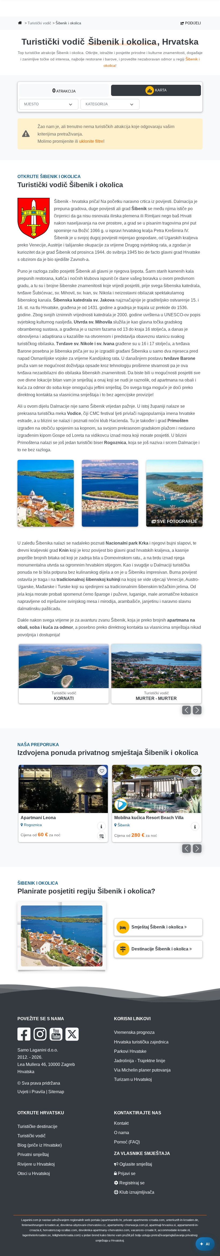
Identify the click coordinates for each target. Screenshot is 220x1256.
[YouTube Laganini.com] (56, 1034)
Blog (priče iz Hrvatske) (39, 1145)
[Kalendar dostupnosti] (101, 835)
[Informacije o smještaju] (101, 826)
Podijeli (192, 23)
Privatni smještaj (33, 1154)
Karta (160, 90)
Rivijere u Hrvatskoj (36, 1164)
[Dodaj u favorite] (102, 770)
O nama (121, 1132)
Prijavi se (126, 1173)
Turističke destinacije (37, 1126)
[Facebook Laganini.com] (23, 1034)
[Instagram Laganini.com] (40, 1034)
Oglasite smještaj (135, 1164)
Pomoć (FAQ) (127, 1142)
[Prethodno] (186, 710)
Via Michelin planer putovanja (142, 1070)
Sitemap (56, 1091)
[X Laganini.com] (72, 1034)
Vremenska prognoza (134, 1032)
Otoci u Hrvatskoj (33, 1173)
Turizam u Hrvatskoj (133, 1079)
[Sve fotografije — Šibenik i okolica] (174, 493)
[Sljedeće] (197, 710)
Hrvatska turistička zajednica (141, 1042)
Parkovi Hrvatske (130, 1051)
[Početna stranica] (20, 23)
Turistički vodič (39, 23)
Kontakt (121, 1123)
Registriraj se (131, 1183)
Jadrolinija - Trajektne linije (139, 1060)
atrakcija (64, 90)
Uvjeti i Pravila (31, 1091)
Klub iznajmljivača (136, 1192)
